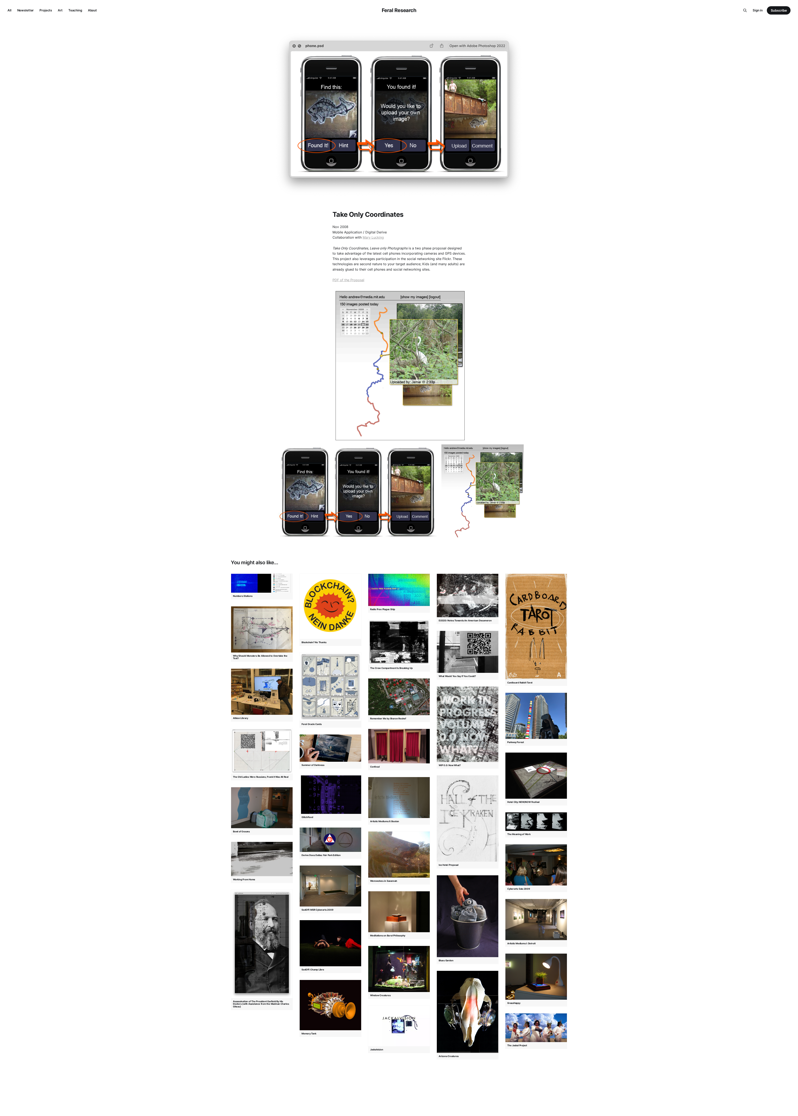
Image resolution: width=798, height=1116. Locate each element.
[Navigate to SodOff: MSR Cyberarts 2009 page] (330, 885)
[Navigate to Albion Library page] (262, 691)
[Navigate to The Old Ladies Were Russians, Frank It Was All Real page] (262, 751)
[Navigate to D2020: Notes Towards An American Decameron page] (468, 595)
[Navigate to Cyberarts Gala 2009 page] (536, 864)
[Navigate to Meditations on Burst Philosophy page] (399, 911)
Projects (45, 10)
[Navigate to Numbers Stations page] (262, 583)
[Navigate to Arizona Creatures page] (468, 1012)
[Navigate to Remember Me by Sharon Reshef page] (399, 696)
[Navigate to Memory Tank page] (330, 1005)
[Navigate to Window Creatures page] (399, 969)
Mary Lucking (373, 237)
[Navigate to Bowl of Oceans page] (262, 807)
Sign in (758, 10)
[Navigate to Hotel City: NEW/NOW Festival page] (536, 775)
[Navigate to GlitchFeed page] (330, 794)
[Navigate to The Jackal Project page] (536, 1027)
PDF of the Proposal (348, 280)
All (9, 10)
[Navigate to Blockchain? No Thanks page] (330, 606)
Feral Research (399, 10)
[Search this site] (745, 10)
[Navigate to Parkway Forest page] (536, 716)
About (92, 10)
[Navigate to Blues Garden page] (468, 916)
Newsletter (25, 10)
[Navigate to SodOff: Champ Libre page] (330, 943)
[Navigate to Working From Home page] (262, 859)
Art (60, 10)
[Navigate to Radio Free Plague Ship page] (399, 590)
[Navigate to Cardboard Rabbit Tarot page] (536, 626)
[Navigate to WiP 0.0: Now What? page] (468, 724)
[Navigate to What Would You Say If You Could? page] (468, 652)
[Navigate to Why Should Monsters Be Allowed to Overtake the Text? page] (262, 629)
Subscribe (779, 10)
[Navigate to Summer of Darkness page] (330, 748)
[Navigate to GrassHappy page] (536, 976)
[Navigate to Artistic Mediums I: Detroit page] (536, 919)
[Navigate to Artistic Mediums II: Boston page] (399, 797)
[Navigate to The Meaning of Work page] (536, 821)
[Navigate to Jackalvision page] (399, 1026)
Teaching (75, 10)
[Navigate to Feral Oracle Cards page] (330, 686)
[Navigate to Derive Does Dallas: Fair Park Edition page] (330, 839)
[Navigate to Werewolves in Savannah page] (399, 854)
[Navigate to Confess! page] (399, 746)
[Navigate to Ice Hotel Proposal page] (468, 818)
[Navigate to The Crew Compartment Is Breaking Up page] (399, 642)
